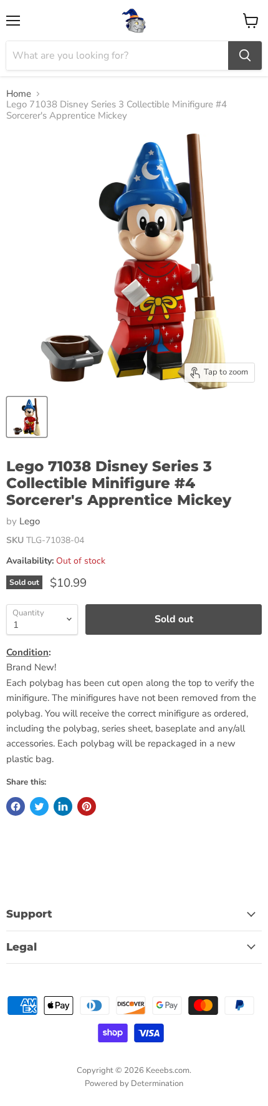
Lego (29, 521)
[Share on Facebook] (15, 806)
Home (18, 94)
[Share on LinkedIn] (63, 806)
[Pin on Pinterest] (86, 806)
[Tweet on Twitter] (39, 806)
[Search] (245, 55)
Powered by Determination (134, 1083)
